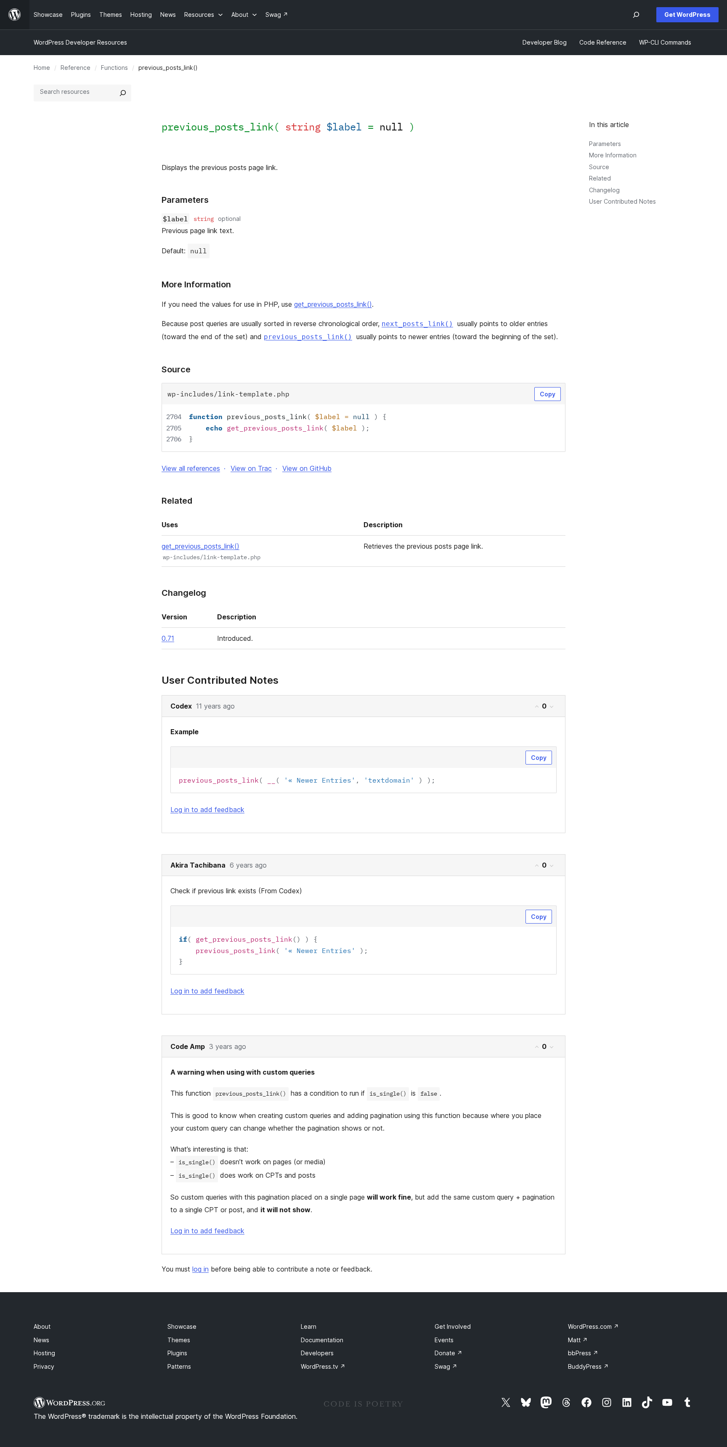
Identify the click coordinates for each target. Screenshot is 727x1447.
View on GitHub (307, 468)
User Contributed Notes (622, 201)
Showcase (181, 1326)
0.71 (168, 638)
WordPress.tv (323, 1366)
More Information (613, 155)
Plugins (177, 1353)
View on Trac (251, 468)
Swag (446, 1366)
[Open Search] (636, 14)
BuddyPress (588, 1366)
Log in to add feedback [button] (207, 809)
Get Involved (453, 1326)
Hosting (44, 1353)
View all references (191, 468)
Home (42, 67)
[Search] (122, 93)
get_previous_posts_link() (333, 304)
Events (444, 1339)
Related (600, 178)
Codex (181, 706)
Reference (75, 67)
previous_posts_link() (308, 337)
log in (200, 1269)
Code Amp (187, 1046)
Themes (178, 1339)
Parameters (605, 143)
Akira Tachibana (198, 865)
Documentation (322, 1339)
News (41, 1339)
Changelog (604, 190)
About (42, 1326)
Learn (308, 1326)
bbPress (583, 1353)
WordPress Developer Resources (80, 42)
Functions (114, 67)
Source (599, 166)
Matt (578, 1339)
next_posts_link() (417, 324)
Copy (547, 394)
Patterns (179, 1366)
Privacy (44, 1366)
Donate (448, 1353)
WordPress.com (593, 1326)
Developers (317, 1353)
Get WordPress (687, 14)
